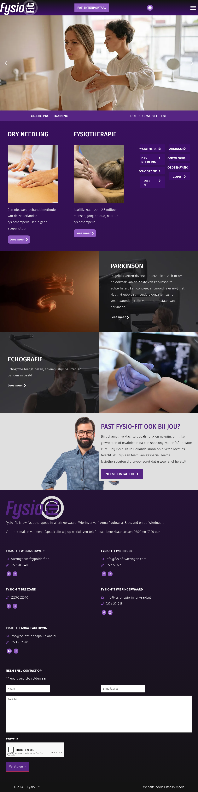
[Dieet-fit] (159, 179)
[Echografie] (159, 170)
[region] (99, 62)
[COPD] (184, 175)
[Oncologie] (184, 157)
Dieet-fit (148, 183)
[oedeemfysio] (184, 166)
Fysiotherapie (149, 149)
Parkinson (175, 149)
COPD (177, 177)
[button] (6, 63)
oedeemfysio (177, 167)
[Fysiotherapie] (159, 147)
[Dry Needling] (159, 157)
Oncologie (176, 158)
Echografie (147, 171)
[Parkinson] (184, 147)
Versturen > (17, 766)
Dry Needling (148, 160)
